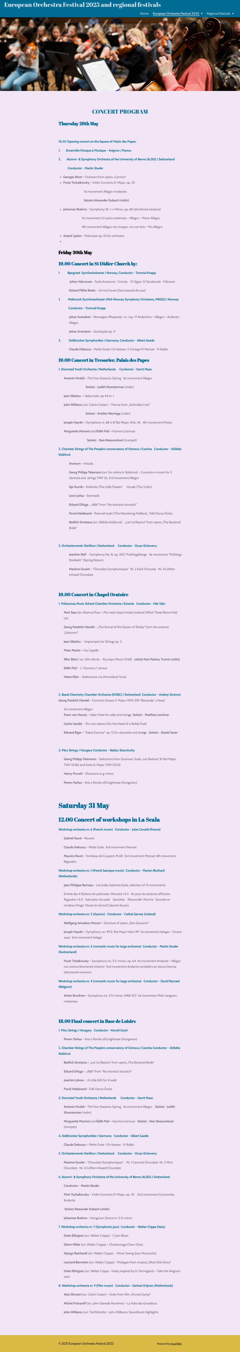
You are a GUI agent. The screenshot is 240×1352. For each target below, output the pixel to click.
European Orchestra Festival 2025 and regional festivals (82, 4)
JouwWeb (176, 1343)
